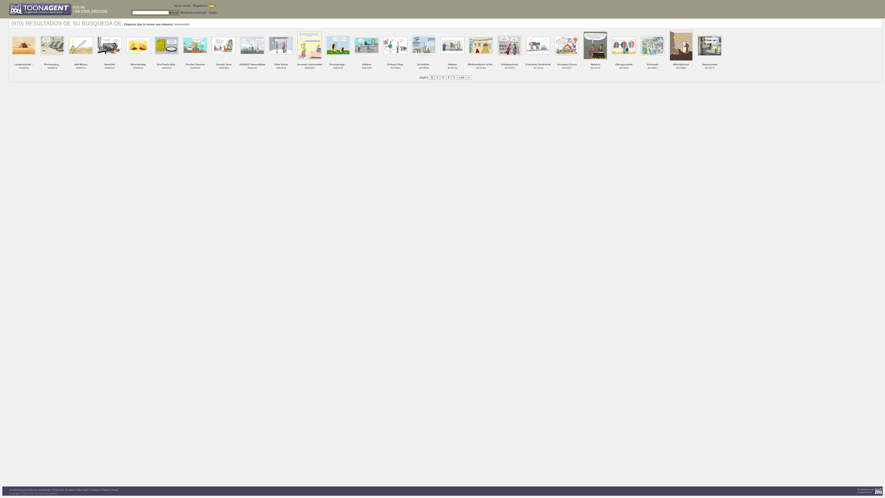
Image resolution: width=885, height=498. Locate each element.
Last (461, 77)
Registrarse (200, 5)
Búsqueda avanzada (194, 12)
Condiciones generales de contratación (30, 490)
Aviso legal (82, 490)
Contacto (95, 490)
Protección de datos (63, 490)
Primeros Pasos (110, 490)
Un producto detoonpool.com (865, 490)
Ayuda (213, 12)
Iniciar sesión (182, 5)
